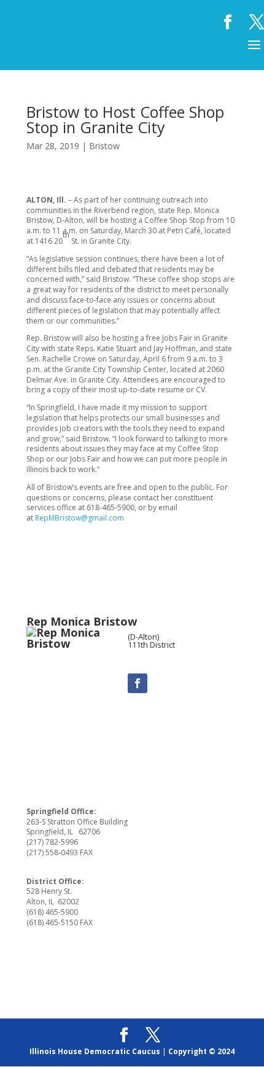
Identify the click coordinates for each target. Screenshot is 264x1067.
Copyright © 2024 (201, 1051)
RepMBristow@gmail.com (79, 518)
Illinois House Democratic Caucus (94, 1051)
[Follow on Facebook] (137, 683)
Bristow (104, 146)
